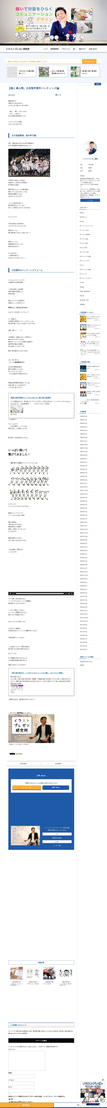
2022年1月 (82, 610)
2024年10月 (83, 494)
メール (10, 1080)
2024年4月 (82, 515)
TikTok (82, 221)
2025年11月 (83, 448)
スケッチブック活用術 (86, 256)
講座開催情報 (55, 49)
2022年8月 (82, 585)
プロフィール (66, 49)
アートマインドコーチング (87, 225)
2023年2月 (82, 564)
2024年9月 (82, 497)
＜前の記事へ (23, 764)
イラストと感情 (84, 238)
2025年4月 (82, 472)
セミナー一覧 (26, 787)
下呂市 (82, 282)
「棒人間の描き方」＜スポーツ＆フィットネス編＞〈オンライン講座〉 (37, 673)
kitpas (82, 212)
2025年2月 (82, 480)
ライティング (84, 273)
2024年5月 (82, 511)
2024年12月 (83, 487)
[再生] (10, 593)
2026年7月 (82, 419)
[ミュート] (69, 593)
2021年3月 (82, 646)
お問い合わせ (93, 49)
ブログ (82, 265)
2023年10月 (83, 536)
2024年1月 (82, 525)
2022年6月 (82, 593)
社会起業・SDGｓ (85, 300)
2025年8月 (82, 458)
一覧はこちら (90, 61)
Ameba (14, 414)
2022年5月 (82, 596)
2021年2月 (82, 649)
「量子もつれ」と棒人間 (33, 984)
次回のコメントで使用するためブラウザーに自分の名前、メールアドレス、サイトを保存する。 (37, 1096)
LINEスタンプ (84, 217)
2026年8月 (82, 416)
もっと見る (90, 200)
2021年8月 (82, 628)
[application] (41, 575)
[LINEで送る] (19, 754)
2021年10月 (83, 621)
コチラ (26, 713)
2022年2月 (82, 607)
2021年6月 (82, 635)
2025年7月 (82, 462)
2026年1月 (82, 441)
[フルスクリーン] (72, 593)
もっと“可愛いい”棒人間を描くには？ (65, 984)
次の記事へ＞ (59, 764)
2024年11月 (83, 490)
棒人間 (59, 95)
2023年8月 (82, 543)
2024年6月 (82, 508)
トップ (45, 49)
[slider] (40, 593)
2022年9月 (82, 582)
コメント (11, 1049)
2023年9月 (82, 540)
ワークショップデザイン (86, 278)
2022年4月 (82, 600)
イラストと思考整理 (85, 234)
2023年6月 (82, 550)
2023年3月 (82, 561)
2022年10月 (83, 578)
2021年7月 (82, 631)
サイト (10, 1087)
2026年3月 (82, 434)
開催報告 (83, 304)
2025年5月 (82, 469)
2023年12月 (83, 529)
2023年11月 (83, 532)
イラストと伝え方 (85, 230)
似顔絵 (82, 287)
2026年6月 (82, 423)
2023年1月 (82, 568)
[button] (41, 575)
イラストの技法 (84, 243)
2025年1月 (82, 483)
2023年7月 (82, 547)
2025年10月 (83, 451)
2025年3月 (82, 476)
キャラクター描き (85, 252)
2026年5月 (82, 427)
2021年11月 (83, 617)
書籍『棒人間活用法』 (86, 291)
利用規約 (82, 665)
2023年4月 (82, 557)
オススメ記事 (84, 247)
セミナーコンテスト (85, 260)
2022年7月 (82, 589)
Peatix (12, 692)
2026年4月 (82, 430)
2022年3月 (82, 603)
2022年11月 (83, 575)
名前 (10, 1073)
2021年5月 (82, 638)
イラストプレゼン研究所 (18, 48)
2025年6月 (82, 465)
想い (74, 49)
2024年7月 (82, 504)
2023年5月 (82, 554)
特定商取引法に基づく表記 (86, 661)
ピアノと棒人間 (47, 984)
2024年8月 (82, 501)
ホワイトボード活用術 (86, 269)
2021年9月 (82, 624)
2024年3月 (82, 518)
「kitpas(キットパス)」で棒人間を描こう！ (16, 984)
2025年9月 (82, 455)
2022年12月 (83, 571)
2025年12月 (83, 444)
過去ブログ (82, 49)
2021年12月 (83, 614)
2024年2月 (82, 522)
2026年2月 (82, 437)
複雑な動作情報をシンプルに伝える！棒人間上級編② (31, 398)
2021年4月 (82, 642)
